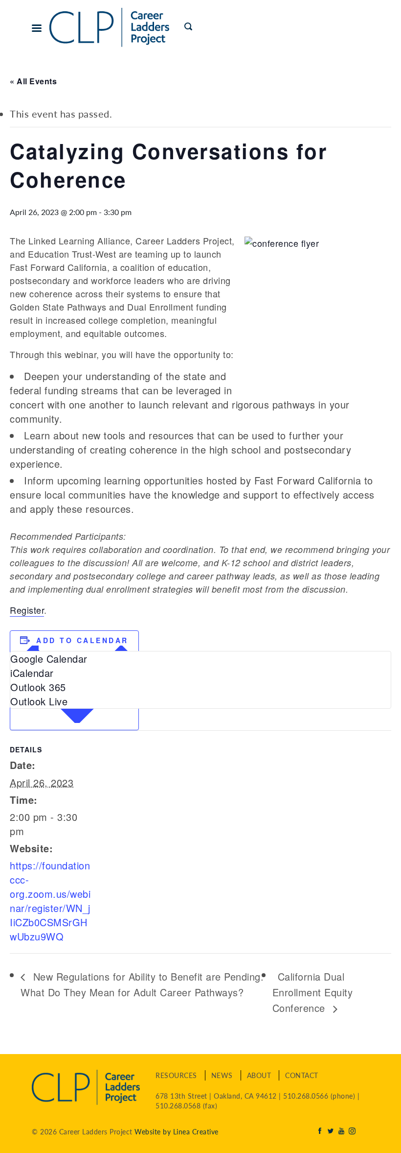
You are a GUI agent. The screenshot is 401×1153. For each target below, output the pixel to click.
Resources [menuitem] (176, 1075)
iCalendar (32, 673)
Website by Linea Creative (176, 1131)
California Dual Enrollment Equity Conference (312, 992)
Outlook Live (38, 701)
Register (27, 609)
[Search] (189, 27)
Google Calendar (49, 658)
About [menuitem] (259, 1075)
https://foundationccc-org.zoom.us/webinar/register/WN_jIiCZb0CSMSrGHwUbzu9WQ (50, 900)
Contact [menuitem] (301, 1075)
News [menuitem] (222, 1075)
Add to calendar (82, 640)
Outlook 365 (38, 687)
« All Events (33, 81)
